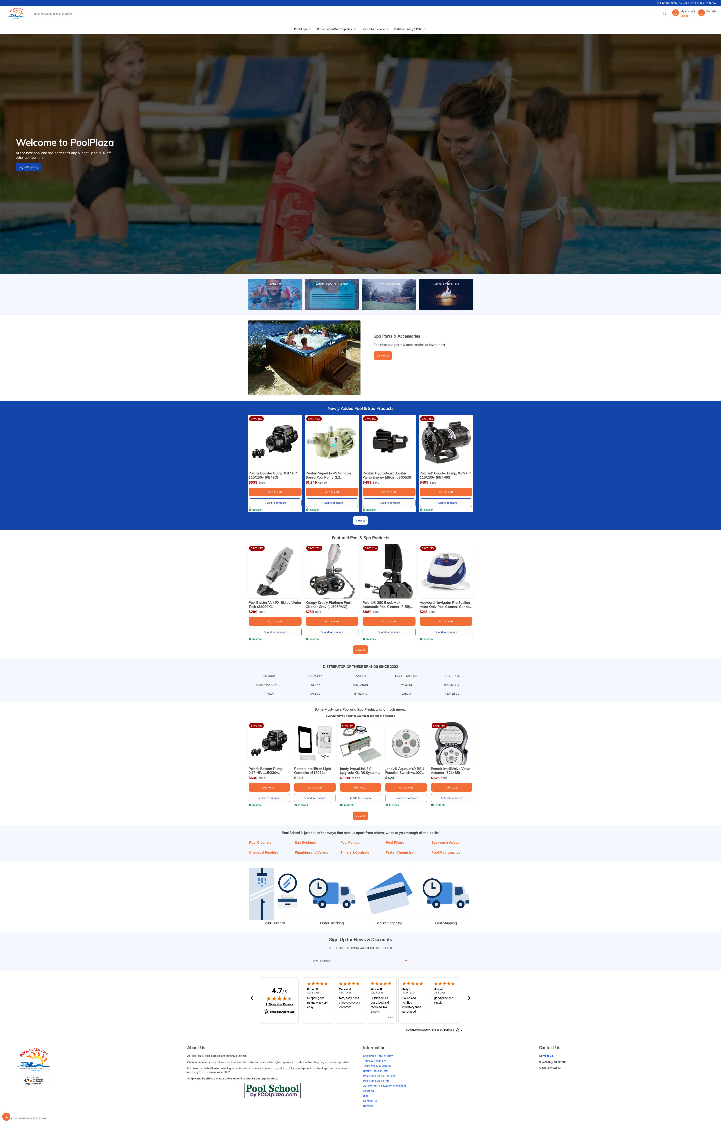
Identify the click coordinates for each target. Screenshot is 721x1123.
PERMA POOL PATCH (269, 684)
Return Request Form (375, 1070)
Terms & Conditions (374, 1060)
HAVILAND (360, 693)
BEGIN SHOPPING (30, 170)
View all (360, 520)
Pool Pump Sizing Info (376, 1080)
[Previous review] (252, 998)
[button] (707, 13)
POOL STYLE (452, 675)
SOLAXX (315, 684)
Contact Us (370, 1100)
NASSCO (315, 693)
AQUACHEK (315, 675)
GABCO (406, 693)
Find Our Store (669, 3)
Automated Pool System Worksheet (384, 1085)
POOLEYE (360, 675)
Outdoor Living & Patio (445, 283)
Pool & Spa (275, 283)
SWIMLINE (406, 684)
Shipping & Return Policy (378, 1055)
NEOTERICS (451, 693)
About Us (368, 1090)
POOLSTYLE (451, 684)
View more (382, 355)
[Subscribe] (406, 961)
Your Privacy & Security (377, 1065)
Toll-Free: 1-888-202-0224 (699, 3)
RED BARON (360, 684)
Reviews (368, 1105)
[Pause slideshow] (713, 263)
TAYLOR (269, 693)
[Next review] (469, 998)
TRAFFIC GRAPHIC (406, 675)
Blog (365, 1095)
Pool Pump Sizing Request (379, 1075)
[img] (279, 998)
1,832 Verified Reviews (279, 1004)
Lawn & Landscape (388, 283)
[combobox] (345, 13)
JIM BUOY (269, 675)
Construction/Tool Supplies (332, 283)
